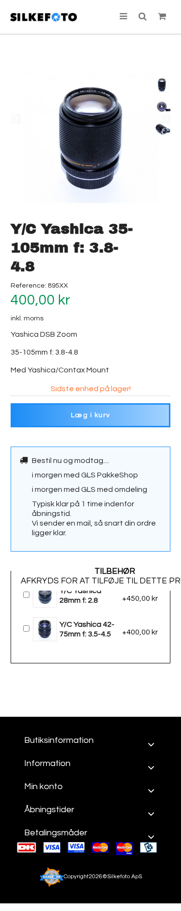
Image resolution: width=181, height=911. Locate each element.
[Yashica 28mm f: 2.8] (45, 595)
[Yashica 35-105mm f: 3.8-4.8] (161, 84)
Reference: (28, 285)
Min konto (43, 786)
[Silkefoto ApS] (43, 17)
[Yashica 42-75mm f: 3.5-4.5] (45, 629)
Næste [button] (165, 118)
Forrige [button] (16, 118)
